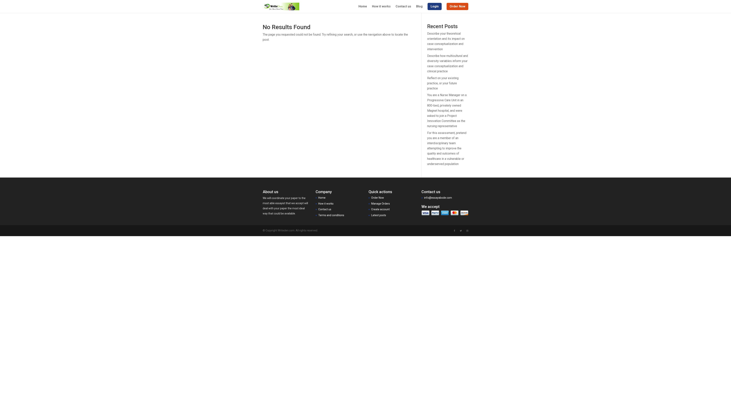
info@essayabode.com (438, 197)
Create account (380, 209)
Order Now (377, 197)
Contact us (403, 6)
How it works (381, 6)
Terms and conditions (331, 215)
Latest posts (378, 215)
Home (362, 6)
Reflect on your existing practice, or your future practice (443, 83)
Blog (419, 6)
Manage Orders (380, 203)
